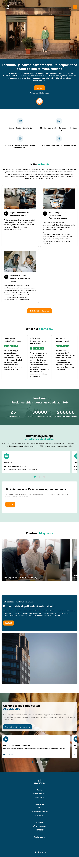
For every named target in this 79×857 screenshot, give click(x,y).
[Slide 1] (35, 477)
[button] (39, 310)
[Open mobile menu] (75, 7)
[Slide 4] (46, 762)
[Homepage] (8, 7)
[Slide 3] (44, 477)
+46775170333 (8, 755)
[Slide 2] (39, 477)
